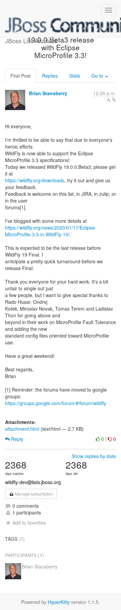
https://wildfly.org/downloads (35, 180)
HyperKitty (59, 602)
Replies (50, 75)
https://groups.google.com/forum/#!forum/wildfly (55, 403)
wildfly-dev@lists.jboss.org (33, 482)
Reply (16, 438)
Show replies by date (94, 456)
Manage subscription (33, 494)
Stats (74, 75)
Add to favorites (29, 522)
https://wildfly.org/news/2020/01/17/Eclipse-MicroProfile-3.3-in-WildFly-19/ (50, 231)
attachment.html (22, 428)
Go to (98, 75)
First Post (20, 75)
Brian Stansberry (48, 93)
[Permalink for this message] (114, 100)
